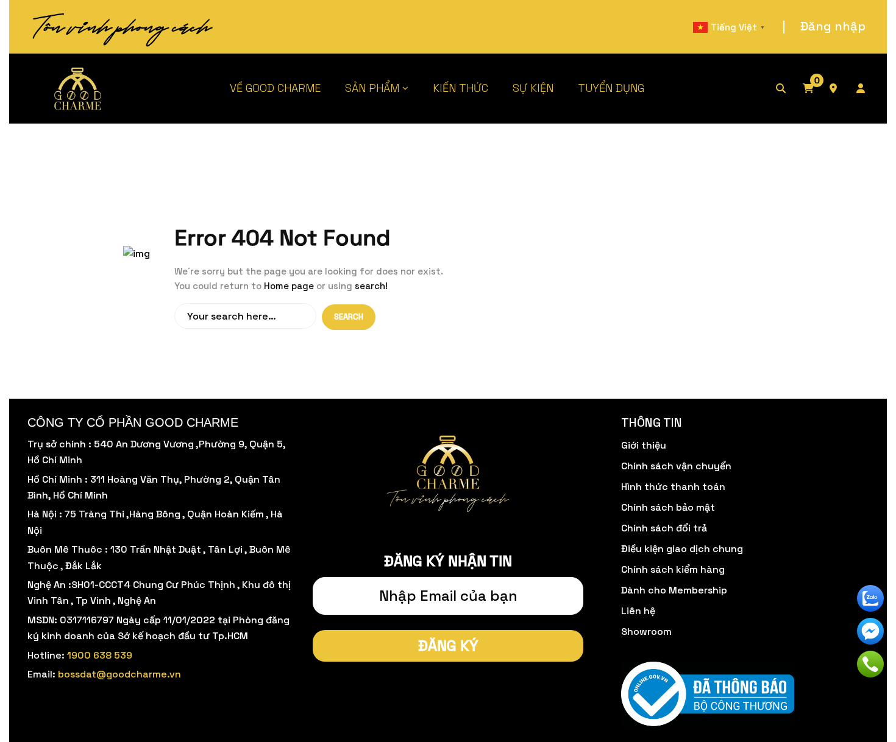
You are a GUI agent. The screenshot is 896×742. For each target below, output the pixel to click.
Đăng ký (448, 645)
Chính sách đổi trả (664, 528)
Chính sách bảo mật (668, 507)
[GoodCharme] (78, 88)
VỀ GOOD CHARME (275, 88)
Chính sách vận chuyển (676, 466)
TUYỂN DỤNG (611, 88)
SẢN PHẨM (372, 88)
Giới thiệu (643, 445)
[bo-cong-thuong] (707, 695)
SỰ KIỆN (533, 88)
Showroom (646, 631)
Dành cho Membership (674, 590)
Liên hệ (638, 610)
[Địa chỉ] (842, 89)
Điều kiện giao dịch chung (682, 548)
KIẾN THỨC (460, 88)
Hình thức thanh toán (673, 486)
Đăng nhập (833, 26)
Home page (289, 286)
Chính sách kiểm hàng (673, 569)
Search (348, 317)
